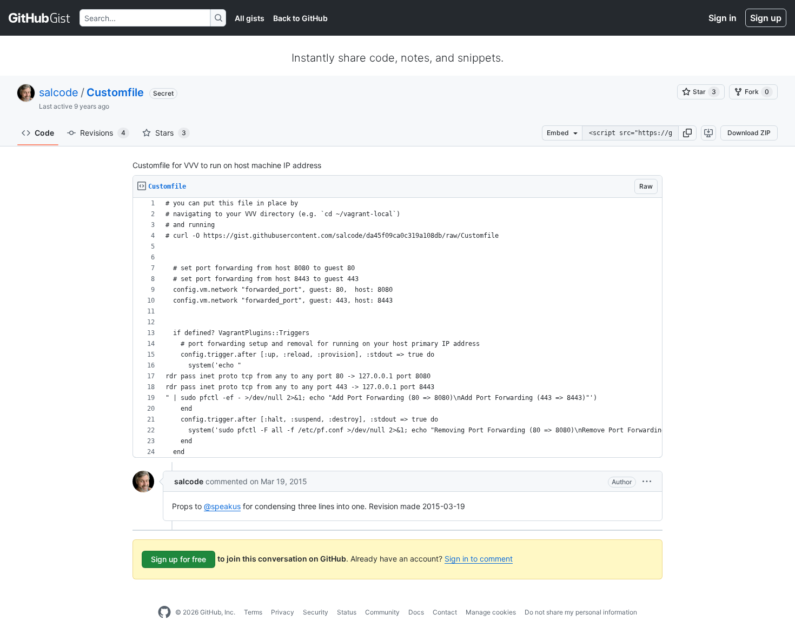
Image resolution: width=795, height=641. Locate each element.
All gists (249, 18)
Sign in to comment (479, 558)
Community (382, 612)
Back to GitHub (300, 18)
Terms (253, 612)
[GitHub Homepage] (164, 612)
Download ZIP (749, 133)
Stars (170, 132)
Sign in (722, 17)
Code (44, 132)
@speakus (222, 506)
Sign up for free (178, 559)
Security (315, 612)
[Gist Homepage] (40, 17)
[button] (687, 133)
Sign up (765, 17)
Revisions (102, 132)
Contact (445, 612)
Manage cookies (491, 612)
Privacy (282, 612)
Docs (416, 612)
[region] (397, 328)
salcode (58, 92)
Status (346, 612)
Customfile (115, 92)
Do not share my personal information (581, 612)
